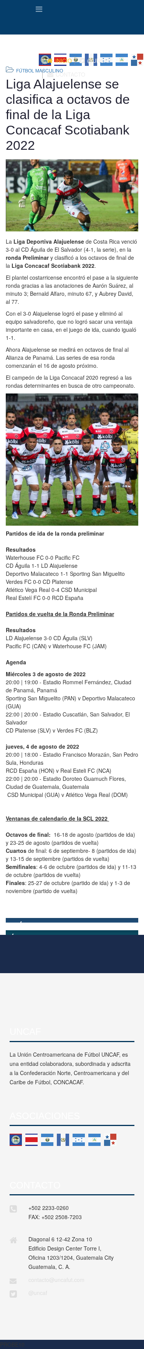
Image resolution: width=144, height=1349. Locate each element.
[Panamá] (110, 1140)
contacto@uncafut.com (56, 1279)
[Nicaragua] (94, 1140)
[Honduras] (79, 1140)
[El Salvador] (47, 1140)
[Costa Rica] (31, 1140)
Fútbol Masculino (39, 70)
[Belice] (16, 1140)
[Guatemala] (63, 1140)
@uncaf (37, 1293)
